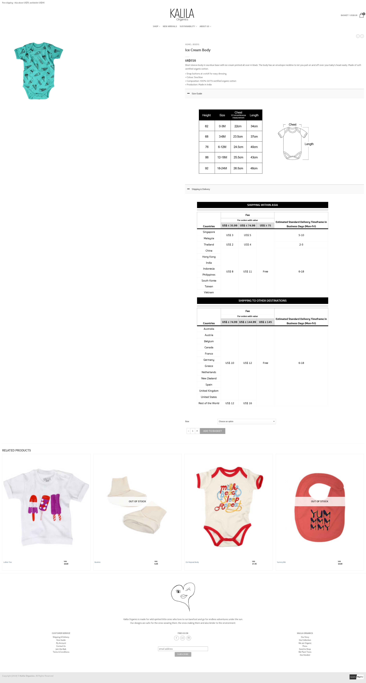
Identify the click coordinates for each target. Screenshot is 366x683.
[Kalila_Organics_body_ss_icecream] (38, 70)
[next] (364, 513)
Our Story (305, 637)
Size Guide (197, 93)
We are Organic (305, 643)
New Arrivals (170, 26)
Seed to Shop (305, 649)
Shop (155, 26)
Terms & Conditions (61, 652)
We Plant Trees (305, 652)
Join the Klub (61, 649)
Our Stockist (305, 655)
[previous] (2, 513)
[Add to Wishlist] (174, 41)
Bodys (196, 44)
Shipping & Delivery (201, 189)
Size (187, 421)
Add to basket (212, 431)
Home (188, 44)
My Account (61, 643)
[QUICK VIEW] (46, 507)
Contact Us (61, 646)
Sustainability (187, 26)
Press (305, 646)
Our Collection (305, 640)
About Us (204, 26)
